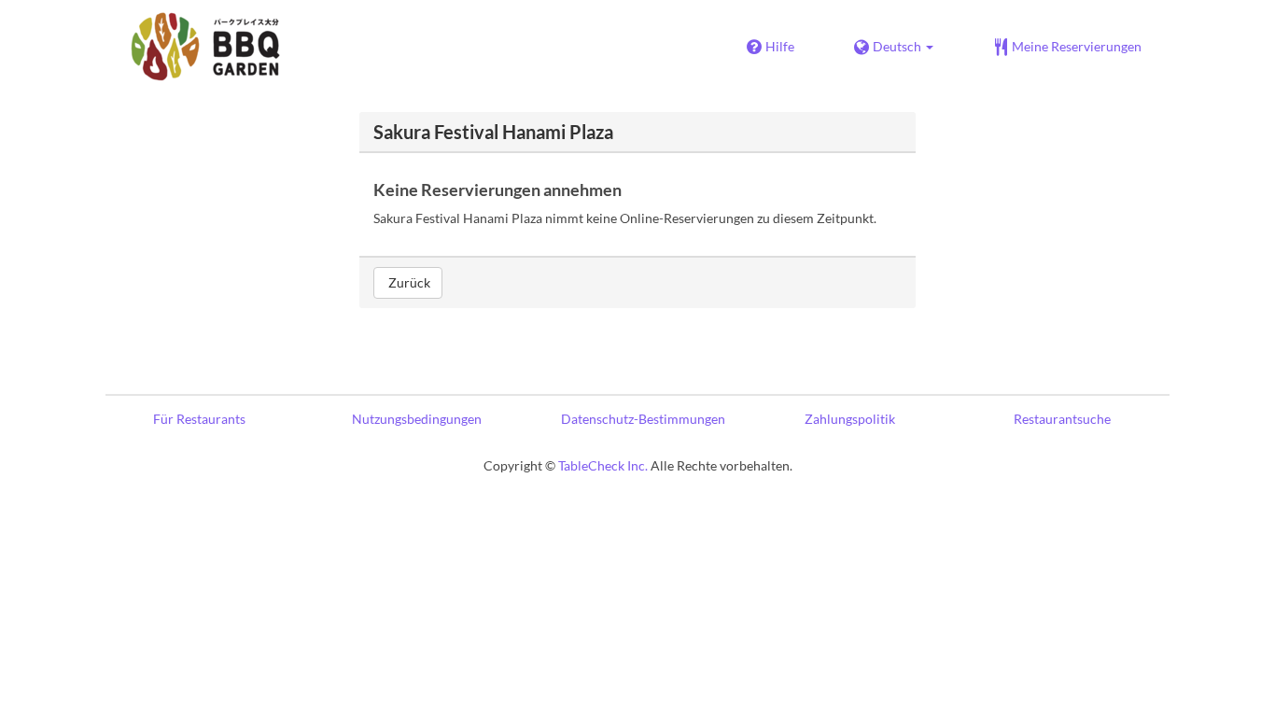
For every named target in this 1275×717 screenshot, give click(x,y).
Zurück (407, 282)
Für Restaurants (199, 419)
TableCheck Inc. (603, 465)
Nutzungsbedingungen (417, 419)
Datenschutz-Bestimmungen (643, 419)
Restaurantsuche (1062, 419)
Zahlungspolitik (850, 419)
